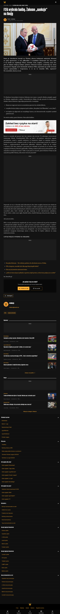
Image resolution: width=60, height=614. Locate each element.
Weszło (10, 5)
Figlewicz (5, 359)
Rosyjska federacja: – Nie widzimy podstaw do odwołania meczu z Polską (26, 263)
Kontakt (27, 607)
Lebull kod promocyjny (7, 588)
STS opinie (4, 557)
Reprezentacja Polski (7, 427)
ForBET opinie (5, 564)
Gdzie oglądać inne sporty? (6, 486)
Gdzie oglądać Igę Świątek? (8, 495)
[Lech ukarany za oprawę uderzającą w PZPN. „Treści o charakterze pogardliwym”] (30, 356)
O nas (17, 607)
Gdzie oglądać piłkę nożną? (6, 462)
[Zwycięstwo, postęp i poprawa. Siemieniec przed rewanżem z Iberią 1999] (30, 338)
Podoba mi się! (24, 288)
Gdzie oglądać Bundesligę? (8, 481)
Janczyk (9, 359)
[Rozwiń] (58, 417)
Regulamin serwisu (40, 607)
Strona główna (6, 5)
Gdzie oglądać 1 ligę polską (8, 468)
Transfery (4, 444)
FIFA (5, 312)
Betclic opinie (5, 543)
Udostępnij (9, 295)
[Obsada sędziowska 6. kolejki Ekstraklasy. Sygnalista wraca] (30, 365)
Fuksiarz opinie (5, 547)
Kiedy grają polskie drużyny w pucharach (11, 451)
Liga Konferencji (7, 344)
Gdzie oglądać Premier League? (9, 475)
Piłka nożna (3, 441)
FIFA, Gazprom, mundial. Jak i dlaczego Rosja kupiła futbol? (22, 266)
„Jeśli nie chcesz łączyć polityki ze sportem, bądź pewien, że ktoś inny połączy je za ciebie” (31, 273)
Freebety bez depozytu (7, 513)
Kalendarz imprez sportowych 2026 (10, 489)
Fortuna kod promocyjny (7, 581)
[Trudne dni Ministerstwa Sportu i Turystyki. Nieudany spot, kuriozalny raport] (30, 396)
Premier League (5, 437)
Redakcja (22, 607)
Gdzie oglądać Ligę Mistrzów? (9, 471)
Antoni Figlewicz (7, 368)
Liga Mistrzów (5, 430)
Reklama (32, 607)
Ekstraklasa (6, 336)
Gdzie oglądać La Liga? (7, 478)
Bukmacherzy (3, 503)
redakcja (13, 19)
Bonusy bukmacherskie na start (9, 506)
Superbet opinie (5, 533)
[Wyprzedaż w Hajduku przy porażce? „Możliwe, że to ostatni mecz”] (30, 347)
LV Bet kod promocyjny (7, 585)
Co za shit (37, 288)
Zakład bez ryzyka (6, 509)
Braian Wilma (6, 341)
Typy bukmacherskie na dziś (8, 523)
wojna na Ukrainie (11, 312)
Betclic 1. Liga (5, 424)
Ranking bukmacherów (7, 516)
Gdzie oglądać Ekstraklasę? (8, 465)
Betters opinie (5, 571)
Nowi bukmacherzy (6, 519)
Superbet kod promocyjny (8, 578)
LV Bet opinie (5, 537)
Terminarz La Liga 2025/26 (8, 457)
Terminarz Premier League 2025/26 (10, 454)
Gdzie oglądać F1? (6, 499)
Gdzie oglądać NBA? (6, 492)
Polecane (6, 393)
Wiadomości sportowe (5, 417)
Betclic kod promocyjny (7, 591)
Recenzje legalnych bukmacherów (7, 527)
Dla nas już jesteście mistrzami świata (16, 269)
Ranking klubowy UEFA (7, 447)
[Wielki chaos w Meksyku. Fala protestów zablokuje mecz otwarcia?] (30, 405)
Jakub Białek (6, 407)
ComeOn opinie (5, 554)
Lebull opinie (5, 540)
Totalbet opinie (5, 561)
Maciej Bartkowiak (7, 350)
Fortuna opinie (5, 530)
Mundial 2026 (6, 402)
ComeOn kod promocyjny (8, 595)
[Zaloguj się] (55, 2)
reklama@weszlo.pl (14, 307)
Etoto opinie (4, 567)
